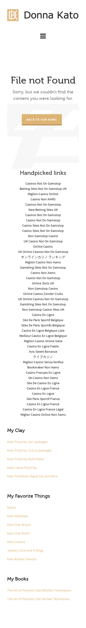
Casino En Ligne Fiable (43, 346)
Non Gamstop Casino (43, 236)
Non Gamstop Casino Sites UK (43, 310)
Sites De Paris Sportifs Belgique (43, 325)
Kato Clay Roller (18, 533)
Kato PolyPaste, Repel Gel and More (32, 476)
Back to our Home (42, 120)
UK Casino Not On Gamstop (43, 241)
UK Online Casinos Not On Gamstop (43, 252)
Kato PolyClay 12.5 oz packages (29, 450)
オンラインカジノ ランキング (43, 257)
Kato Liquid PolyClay (22, 468)
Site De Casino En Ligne (43, 383)
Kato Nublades (17, 516)
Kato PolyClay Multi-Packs (25, 459)
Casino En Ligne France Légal (43, 409)
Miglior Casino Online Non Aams (43, 415)
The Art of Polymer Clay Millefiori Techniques (39, 590)
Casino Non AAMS (43, 199)
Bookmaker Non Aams (43, 367)
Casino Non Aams (43, 273)
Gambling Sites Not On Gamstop (43, 268)
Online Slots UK (43, 283)
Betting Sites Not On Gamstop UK (43, 189)
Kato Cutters (16, 542)
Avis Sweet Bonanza (43, 352)
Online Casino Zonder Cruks (43, 294)
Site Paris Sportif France (43, 399)
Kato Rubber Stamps (22, 559)
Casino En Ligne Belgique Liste (43, 331)
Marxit (11, 508)
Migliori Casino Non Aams (43, 262)
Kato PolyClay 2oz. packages (27, 442)
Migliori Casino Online (43, 194)
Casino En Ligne (43, 315)
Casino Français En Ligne (43, 373)
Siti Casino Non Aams (43, 378)
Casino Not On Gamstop (43, 220)
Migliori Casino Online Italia (43, 341)
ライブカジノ (43, 357)
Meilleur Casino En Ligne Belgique (43, 336)
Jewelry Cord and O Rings (25, 550)
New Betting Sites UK (43, 210)
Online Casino (43, 247)
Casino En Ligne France (43, 388)
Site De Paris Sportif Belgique (43, 320)
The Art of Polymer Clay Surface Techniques (38, 599)
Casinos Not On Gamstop (43, 183)
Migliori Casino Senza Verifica (43, 362)
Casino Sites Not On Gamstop (43, 226)
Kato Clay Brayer (19, 525)
